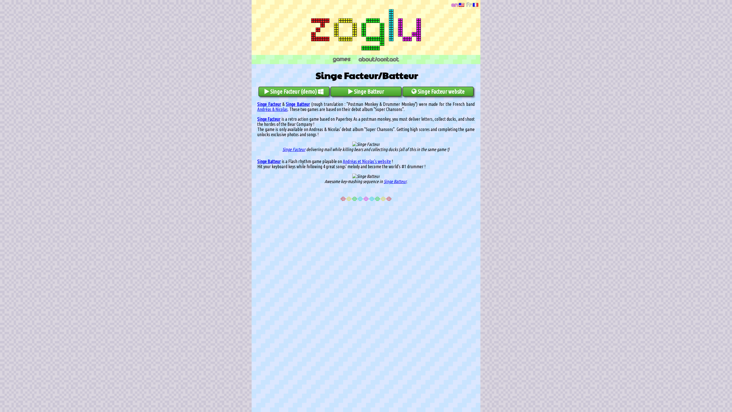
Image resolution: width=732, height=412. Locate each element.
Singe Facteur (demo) (293, 91)
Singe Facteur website (441, 91)
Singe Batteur (368, 91)
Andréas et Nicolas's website (367, 161)
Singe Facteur (269, 104)
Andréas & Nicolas (272, 109)
